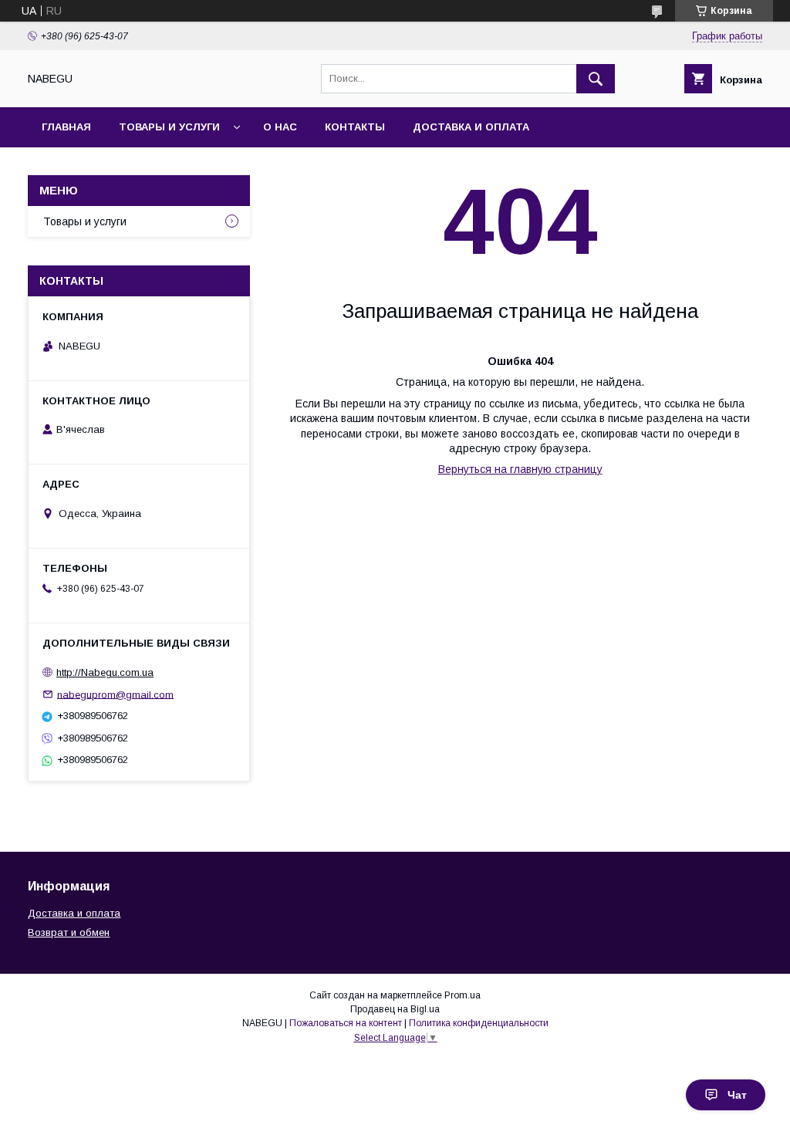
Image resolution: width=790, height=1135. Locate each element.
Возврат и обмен (69, 932)
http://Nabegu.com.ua (105, 672)
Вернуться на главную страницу (520, 469)
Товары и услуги (169, 127)
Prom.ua (462, 995)
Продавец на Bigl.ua (395, 1009)
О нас (280, 127)
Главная (66, 127)
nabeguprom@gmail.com (115, 694)
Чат (737, 1095)
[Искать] (595, 78)
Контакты (355, 127)
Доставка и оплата (471, 127)
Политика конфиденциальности (479, 1023)
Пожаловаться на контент (345, 1023)
